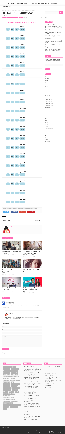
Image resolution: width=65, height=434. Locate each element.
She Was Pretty (5, 401)
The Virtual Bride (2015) (7, 221)
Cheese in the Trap (6, 368)
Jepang (46, 118)
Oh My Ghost (5, 391)
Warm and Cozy (6, 407)
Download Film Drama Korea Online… (52, 366)
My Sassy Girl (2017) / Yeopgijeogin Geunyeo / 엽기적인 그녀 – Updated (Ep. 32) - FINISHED (53, 377)
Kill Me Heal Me (6, 380)
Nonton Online (14, 389)
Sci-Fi (46, 137)
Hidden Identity (5, 376)
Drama (46, 97)
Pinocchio (17, 391)
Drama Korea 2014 (49, 101)
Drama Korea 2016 (49, 105)
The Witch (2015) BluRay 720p (51, 373)
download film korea (9, 208)
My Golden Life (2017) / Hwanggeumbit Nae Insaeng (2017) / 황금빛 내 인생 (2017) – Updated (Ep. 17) (53, 32)
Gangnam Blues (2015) (49, 383)
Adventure (47, 78)
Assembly (10, 367)
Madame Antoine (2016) (36, 221)
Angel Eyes (5, 367)
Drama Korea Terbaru (10, 3)
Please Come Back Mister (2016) (9, 393)
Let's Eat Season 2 (16, 380)
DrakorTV (13, 227)
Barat (46, 82)
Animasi (46, 80)
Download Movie (6, 370)
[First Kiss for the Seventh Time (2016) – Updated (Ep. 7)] (11, 281)
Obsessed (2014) (48, 370)
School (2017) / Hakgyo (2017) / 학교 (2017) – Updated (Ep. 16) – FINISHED (31, 396)
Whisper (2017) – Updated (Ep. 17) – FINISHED (31, 420)
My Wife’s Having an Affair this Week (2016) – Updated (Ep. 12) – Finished (32, 289)
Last (11, 380)
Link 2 (12, 29)
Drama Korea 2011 (14, 370)
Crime (46, 88)
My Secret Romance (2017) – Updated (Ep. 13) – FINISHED (32, 414)
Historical (47, 112)
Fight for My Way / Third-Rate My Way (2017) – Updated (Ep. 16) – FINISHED (31, 404)
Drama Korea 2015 (18, 208)
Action (46, 76)
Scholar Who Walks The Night (8, 397)
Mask (12, 382)
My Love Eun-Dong (14, 386)
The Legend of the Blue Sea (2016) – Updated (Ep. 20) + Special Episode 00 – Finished (32, 253)
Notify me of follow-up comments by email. (10, 352)
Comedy (46, 86)
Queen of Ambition (6, 395)
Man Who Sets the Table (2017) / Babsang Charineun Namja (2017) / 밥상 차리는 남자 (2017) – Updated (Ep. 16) (53, 41)
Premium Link (53, 4)
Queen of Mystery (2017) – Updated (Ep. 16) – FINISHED (32, 417)
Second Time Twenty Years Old (8, 399)
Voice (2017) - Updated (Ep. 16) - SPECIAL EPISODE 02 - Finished (53, 381)
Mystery (46, 126)
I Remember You (11, 378)
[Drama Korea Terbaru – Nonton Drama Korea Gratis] (3, 3)
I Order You (5, 378)
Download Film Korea (22, 3)
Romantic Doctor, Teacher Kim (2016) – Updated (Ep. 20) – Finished (10, 271)
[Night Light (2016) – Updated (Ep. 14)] (32, 263)
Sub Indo (22, 29)
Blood (14, 367)
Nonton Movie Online (49, 132)
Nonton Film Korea (15, 388)
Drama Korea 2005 (49, 99)
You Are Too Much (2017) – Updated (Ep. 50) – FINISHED (32, 407)
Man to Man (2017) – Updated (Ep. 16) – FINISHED (32, 410)
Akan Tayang (41, 3)
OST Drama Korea (32, 3)
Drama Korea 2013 (6, 372)
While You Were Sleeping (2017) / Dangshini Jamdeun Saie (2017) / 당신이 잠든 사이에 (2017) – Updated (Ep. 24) (53, 28)
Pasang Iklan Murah (7, 6)
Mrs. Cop (18, 384)
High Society (12, 376)
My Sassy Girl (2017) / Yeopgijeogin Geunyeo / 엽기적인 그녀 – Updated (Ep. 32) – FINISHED (32, 400)
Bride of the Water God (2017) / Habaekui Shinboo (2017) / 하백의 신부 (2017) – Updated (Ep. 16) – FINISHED (53, 50)
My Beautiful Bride (6, 386)
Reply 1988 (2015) (33, 208)
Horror (46, 116)
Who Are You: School (14, 407)
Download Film (48, 93)
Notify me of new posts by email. (8, 353)
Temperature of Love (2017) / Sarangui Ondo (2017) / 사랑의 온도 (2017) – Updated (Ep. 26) (52, 37)
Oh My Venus (11, 391)
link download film (25, 208)
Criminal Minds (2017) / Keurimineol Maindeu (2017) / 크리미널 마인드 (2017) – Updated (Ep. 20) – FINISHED (53, 46)
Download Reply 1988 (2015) (30, 317)
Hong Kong (47, 114)
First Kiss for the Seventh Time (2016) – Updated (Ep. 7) (10, 288)
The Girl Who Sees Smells (8, 403)
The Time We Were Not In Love (8, 405)
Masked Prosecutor (6, 384)
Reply (3, 308)
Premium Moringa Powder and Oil (34, 432)
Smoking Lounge (44, 432)
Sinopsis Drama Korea (14, 401)
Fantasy (46, 111)
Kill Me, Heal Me (48, 385)
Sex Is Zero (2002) (48, 368)
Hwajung (17, 376)
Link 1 (8, 29)
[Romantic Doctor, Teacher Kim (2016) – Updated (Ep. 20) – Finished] (11, 263)
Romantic (47, 135)
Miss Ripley (13, 384)
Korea (46, 122)
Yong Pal (4, 408)
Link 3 (17, 29)
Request (47, 3)
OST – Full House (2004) (50, 24)
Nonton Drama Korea (49, 128)
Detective (47, 90)
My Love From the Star (7, 388)
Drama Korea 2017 (49, 107)
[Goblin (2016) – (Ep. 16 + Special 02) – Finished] (11, 245)
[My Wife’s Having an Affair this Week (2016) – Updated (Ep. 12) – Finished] (32, 281)
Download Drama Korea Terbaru (7, 17)
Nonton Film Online (49, 130)
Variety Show (47, 141)
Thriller (46, 139)
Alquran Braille (51, 432)
